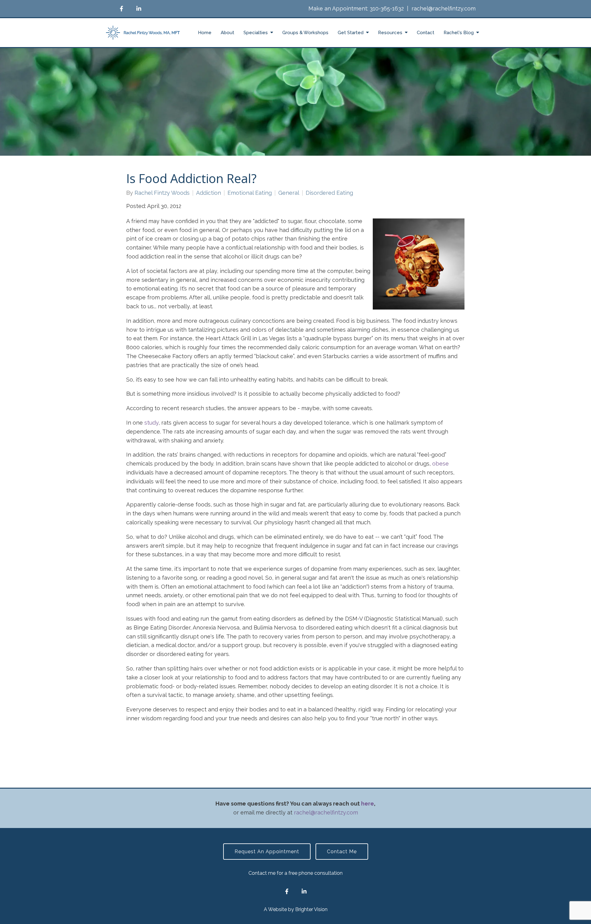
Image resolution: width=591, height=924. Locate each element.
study (151, 422)
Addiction (208, 193)
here (367, 803)
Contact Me (342, 851)
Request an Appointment (267, 851)
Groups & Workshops (305, 32)
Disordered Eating (329, 193)
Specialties (255, 32)
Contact (425, 32)
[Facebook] (121, 8)
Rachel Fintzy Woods (162, 193)
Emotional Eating (249, 193)
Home (204, 32)
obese (440, 463)
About (227, 32)
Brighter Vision (311, 909)
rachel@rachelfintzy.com (444, 8)
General (288, 193)
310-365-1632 (387, 8)
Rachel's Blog (459, 32)
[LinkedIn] (139, 8)
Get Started (351, 32)
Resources (390, 32)
